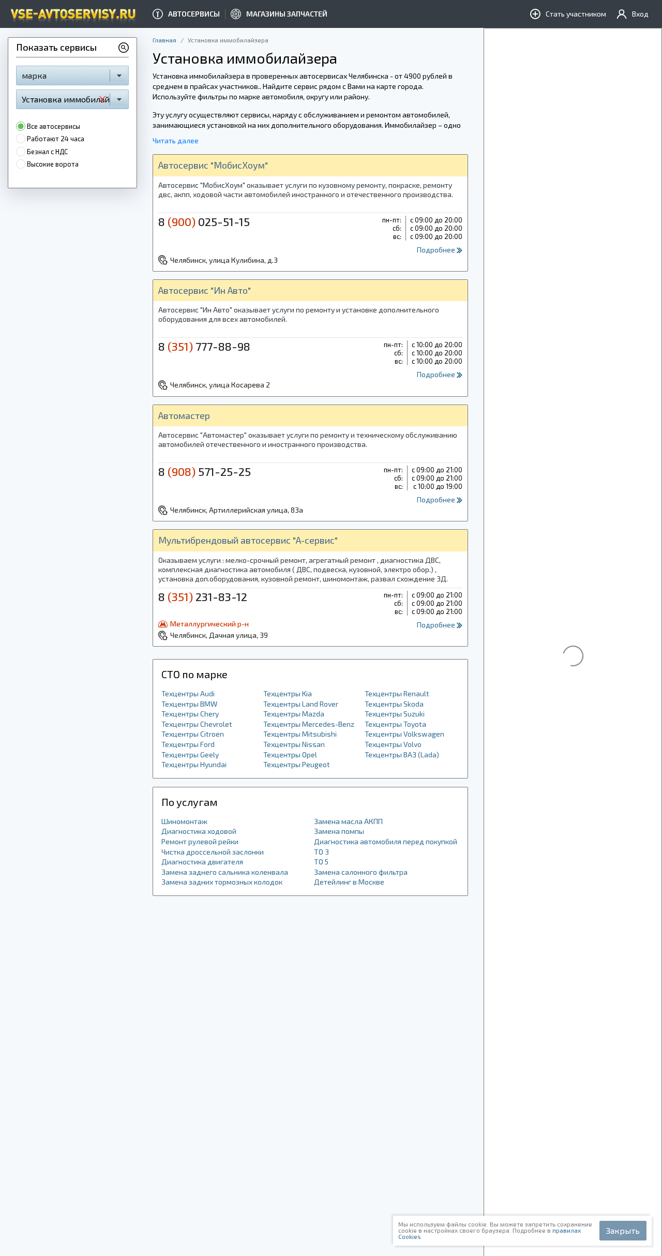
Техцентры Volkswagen (404, 733)
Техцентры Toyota (395, 724)
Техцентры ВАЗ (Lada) (402, 754)
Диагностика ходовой (198, 831)
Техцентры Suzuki (395, 713)
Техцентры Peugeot (296, 764)
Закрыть (623, 1230)
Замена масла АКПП (348, 821)
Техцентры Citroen (192, 733)
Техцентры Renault (397, 693)
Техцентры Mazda (293, 713)
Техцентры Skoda (394, 703)
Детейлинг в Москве (349, 881)
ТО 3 (321, 851)
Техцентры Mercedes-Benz (308, 724)
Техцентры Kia (287, 693)
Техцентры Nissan (294, 744)
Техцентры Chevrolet (196, 724)
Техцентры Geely (190, 754)
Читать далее (176, 140)
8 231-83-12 (202, 596)
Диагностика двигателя (202, 861)
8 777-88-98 (204, 346)
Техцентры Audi (188, 693)
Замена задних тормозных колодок (221, 881)
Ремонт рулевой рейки (199, 841)
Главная (164, 39)
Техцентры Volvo (393, 744)
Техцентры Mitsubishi (300, 733)
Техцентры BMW (189, 703)
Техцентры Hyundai (194, 764)
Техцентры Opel (290, 754)
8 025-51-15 (204, 221)
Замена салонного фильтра (361, 872)
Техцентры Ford (188, 744)
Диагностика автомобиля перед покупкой (385, 841)
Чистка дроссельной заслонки (212, 851)
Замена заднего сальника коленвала (224, 872)
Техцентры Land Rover (300, 703)
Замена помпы (339, 831)
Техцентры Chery (190, 713)
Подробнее (437, 249)
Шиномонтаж (184, 821)
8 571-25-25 (204, 471)
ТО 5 (321, 861)
